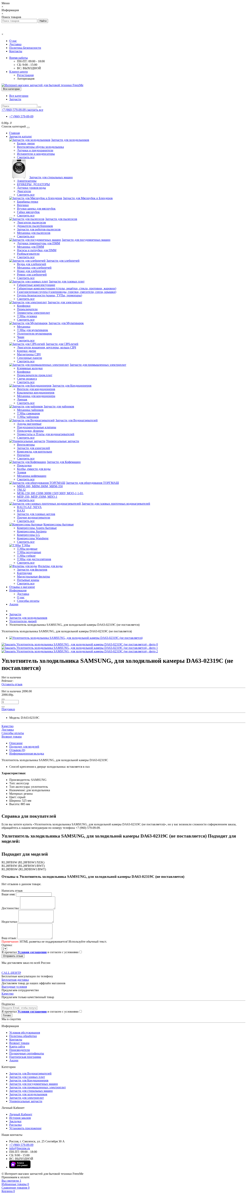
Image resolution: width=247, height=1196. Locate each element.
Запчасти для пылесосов (61, 219)
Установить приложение (25, 1128)
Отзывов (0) (17, 750)
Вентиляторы (26, 444)
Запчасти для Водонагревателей (76, 420)
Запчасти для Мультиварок (66, 323)
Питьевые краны (28, 580)
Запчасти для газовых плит (67, 281)
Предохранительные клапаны (36, 427)
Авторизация (25, 78)
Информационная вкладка (26, 753)
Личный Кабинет (20, 1114)
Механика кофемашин (31, 475)
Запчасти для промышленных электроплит (98, 364)
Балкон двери (26, 143)
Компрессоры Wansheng (32, 538)
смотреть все (34, 109)
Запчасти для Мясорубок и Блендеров (88, 198)
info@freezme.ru (19, 1148)
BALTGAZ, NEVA (29, 507)
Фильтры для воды (50, 566)
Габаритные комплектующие (36, 285)
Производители (19, 1050)
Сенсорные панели (29, 357)
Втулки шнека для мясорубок (36, 208)
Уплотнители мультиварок (34, 333)
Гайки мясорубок (28, 212)
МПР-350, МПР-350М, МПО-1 (37, 496)
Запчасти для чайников (59, 406)
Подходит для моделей (24, 746)
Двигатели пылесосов (31, 222)
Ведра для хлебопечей (31, 264)
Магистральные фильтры (33, 576)
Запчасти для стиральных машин (51, 177)
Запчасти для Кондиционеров (71, 385)
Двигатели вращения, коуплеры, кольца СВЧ (46, 347)
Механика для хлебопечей (34, 267)
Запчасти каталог (20, 136)
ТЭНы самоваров (28, 413)
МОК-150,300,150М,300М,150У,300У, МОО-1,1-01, (50, 493)
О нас (13, 40)
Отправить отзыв (13, 956)
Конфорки (23, 305)
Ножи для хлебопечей (31, 271)
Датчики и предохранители (35, 150)
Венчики (23, 205)
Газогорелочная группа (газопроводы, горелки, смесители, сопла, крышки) (66, 292)
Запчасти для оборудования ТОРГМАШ (92, 482)
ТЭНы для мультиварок (32, 330)
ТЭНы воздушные (29, 552)
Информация (17, 590)
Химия (21, 472)
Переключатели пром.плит (34, 375)
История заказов (20, 1117)
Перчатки (23, 455)
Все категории (18, 95)
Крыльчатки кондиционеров (35, 392)
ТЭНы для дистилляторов (34, 559)
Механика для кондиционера (36, 396)
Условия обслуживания (24, 1032)
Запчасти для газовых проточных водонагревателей (116, 503)
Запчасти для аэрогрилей (33, 448)
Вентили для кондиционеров (36, 389)
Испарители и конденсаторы (36, 153)
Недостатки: (10, 921)
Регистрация (25, 75)
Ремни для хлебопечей (32, 274)
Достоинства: (10, 908)
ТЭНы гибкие (26, 555)
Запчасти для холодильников (70, 140)
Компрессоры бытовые (58, 524)
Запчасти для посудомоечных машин (86, 239)
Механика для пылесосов (33, 232)
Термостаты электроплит (33, 312)
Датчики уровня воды (31, 187)
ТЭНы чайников (28, 416)
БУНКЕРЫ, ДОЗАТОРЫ (33, 184)
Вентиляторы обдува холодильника (40, 146)
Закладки (15, 1121)
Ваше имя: (8, 894)
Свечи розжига (27, 378)
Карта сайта (17, 1046)
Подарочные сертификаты (26, 1053)
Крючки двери (26, 351)
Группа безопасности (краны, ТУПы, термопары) (49, 295)
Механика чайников (30, 410)
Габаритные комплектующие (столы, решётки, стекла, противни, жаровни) (66, 288)
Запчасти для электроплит (65, 302)
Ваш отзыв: (9, 938)
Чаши (20, 337)
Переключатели (27, 309)
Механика (23, 326)
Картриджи (24, 573)
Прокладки (24, 465)
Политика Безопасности (25, 47)
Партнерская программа (25, 1057)
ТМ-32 (21, 489)
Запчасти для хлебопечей (63, 260)
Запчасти (15, 99)
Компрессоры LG (28, 534)
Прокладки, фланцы (30, 430)
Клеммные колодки (30, 368)
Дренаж (22, 399)
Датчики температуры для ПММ (38, 243)
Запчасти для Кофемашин (64, 462)
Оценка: (7, 945)
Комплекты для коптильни (34, 451)
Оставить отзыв (12, 684)
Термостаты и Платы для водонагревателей (45, 434)
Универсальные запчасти (62, 441)
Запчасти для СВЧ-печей (62, 344)
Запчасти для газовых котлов (36, 514)
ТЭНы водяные (27, 548)
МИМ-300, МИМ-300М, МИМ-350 (40, 486)
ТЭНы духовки (27, 316)
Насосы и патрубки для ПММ (36, 250)
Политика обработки (23, 1036)
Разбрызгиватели (28, 253)
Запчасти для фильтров (32, 569)
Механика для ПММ (30, 246)
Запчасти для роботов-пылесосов (39, 229)
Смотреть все (26, 157)
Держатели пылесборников (35, 226)
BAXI (21, 510)
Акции (13, 604)
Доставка (15, 44)
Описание (16, 743)
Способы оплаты (28, 600)
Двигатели (24, 191)
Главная (14, 133)
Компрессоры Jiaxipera (32, 531)
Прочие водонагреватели (33, 517)
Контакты (15, 51)
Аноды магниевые (29, 423)
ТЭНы (26, 545)
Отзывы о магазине (22, 587)
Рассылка (15, 1124)
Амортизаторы (26, 180)
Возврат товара (19, 1043)
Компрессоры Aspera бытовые (37, 528)
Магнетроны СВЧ (29, 354)
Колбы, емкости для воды (34, 469)
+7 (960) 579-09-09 (21, 116)
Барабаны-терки (27, 201)
